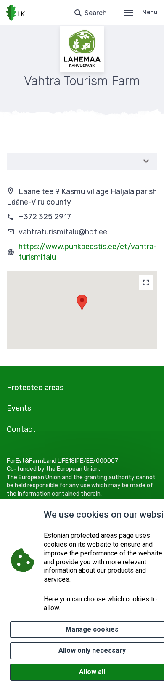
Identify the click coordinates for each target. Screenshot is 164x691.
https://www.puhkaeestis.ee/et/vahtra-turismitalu (88, 252)
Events (19, 408)
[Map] (146, 282)
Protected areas (35, 387)
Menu (150, 12)
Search (96, 13)
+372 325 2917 (45, 216)
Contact (21, 429)
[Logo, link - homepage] (15, 13)
